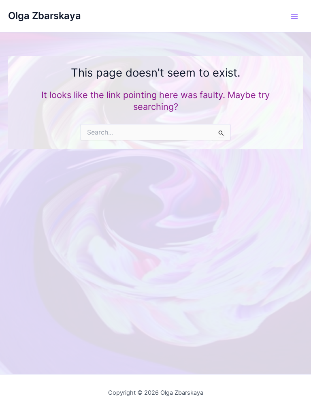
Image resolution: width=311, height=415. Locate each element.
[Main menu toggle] (294, 16)
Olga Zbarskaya (44, 15)
